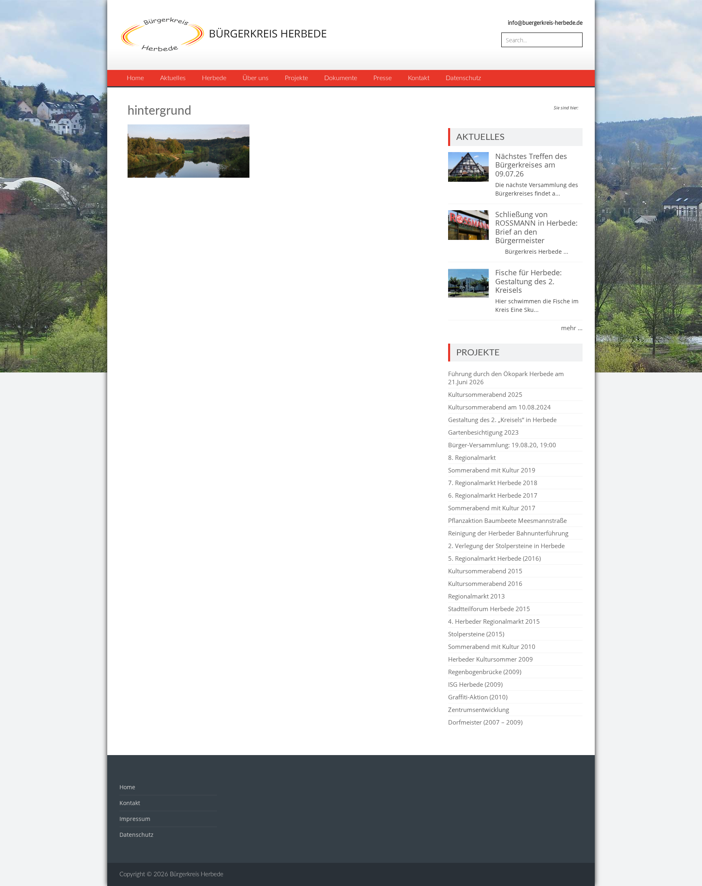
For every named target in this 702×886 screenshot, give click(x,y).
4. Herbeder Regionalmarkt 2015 (494, 621)
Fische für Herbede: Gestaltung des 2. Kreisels (528, 281)
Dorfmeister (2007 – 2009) (485, 722)
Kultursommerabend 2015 (485, 571)
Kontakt (418, 78)
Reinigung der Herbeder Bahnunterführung (508, 533)
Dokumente (340, 78)
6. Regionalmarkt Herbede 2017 (492, 495)
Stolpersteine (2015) (476, 634)
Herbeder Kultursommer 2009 (490, 659)
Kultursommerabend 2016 (485, 583)
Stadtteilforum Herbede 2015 (489, 609)
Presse (382, 78)
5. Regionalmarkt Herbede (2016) (494, 558)
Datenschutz (463, 78)
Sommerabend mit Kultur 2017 (491, 508)
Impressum (134, 819)
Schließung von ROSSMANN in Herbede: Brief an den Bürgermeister (536, 227)
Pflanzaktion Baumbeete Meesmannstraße (507, 520)
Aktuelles (173, 78)
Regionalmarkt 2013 (476, 596)
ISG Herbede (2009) (475, 684)
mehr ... (572, 328)
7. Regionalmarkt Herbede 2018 (492, 483)
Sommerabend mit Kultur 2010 (491, 646)
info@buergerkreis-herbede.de (545, 23)
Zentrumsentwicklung (478, 709)
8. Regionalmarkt (472, 457)
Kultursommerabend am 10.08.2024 (499, 407)
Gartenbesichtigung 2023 (483, 432)
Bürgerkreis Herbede (196, 874)
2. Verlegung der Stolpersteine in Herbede (506, 546)
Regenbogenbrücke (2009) (484, 672)
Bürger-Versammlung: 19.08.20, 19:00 (502, 445)
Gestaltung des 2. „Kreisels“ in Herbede (502, 420)
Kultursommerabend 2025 (485, 394)
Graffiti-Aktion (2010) (477, 697)
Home (135, 78)
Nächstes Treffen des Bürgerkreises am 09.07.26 (531, 165)
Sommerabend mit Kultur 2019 (491, 470)
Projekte (296, 78)
